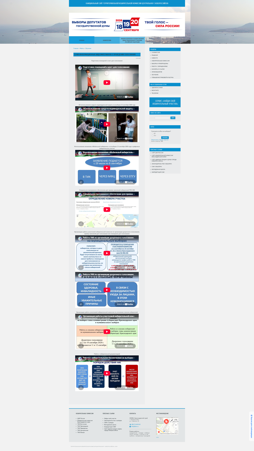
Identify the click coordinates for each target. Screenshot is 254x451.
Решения (155, 55)
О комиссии (156, 52)
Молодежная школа (158, 169)
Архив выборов (157, 72)
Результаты (154, 139)
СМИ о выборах (157, 166)
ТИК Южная (81, 432)
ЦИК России (81, 418)
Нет (155, 135)
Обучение (88, 48)
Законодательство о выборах (162, 164)
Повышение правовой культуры (162, 77)
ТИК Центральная (82, 430)
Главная (75, 48)
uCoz (157, 437)
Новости (155, 58)
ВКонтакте (155, 90)
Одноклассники (157, 87)
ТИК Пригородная (82, 426)
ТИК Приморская (82, 428)
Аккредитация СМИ (158, 172)
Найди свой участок (110, 418)
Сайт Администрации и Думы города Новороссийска (164, 160)
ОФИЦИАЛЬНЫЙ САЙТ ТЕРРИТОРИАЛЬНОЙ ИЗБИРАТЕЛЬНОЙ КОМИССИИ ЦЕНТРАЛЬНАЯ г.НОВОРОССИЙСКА (127, 3)
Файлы (82, 48)
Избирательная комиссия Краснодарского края (85, 421)
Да (154, 133)
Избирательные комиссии (161, 61)
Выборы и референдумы (160, 63)
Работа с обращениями (159, 66)
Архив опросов (163, 139)
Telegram (155, 93)
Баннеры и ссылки (158, 69)
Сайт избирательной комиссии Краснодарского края (162, 156)
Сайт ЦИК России (157, 152)
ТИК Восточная (82, 424)
